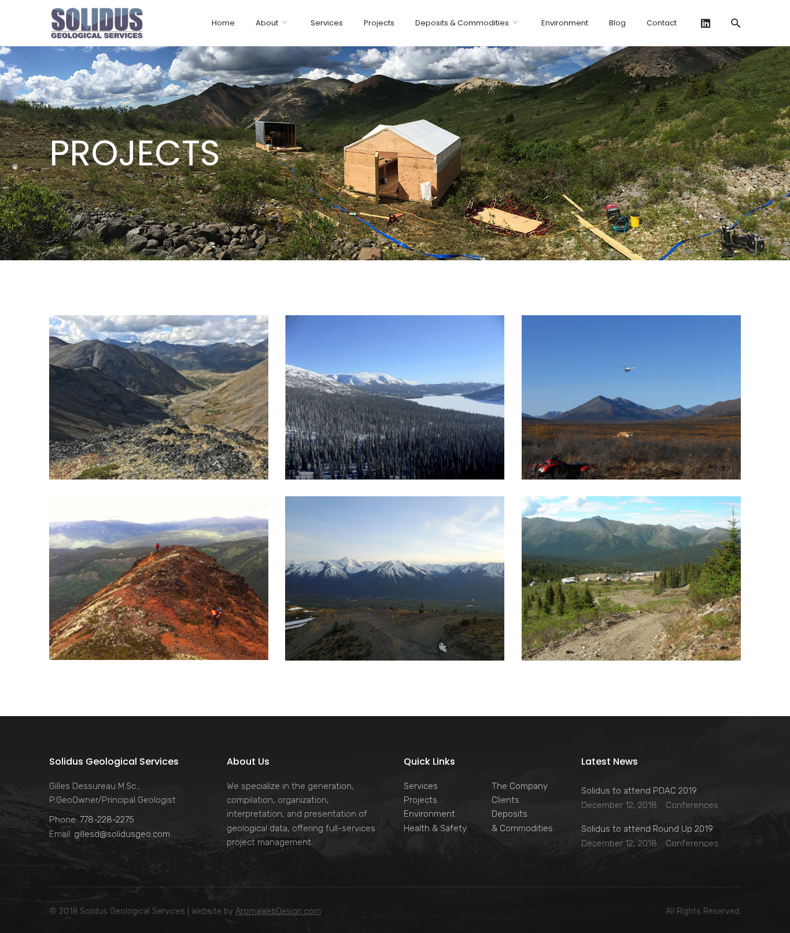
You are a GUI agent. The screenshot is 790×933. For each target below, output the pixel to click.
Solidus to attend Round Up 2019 (647, 829)
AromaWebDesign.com (278, 911)
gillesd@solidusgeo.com (122, 834)
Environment (429, 814)
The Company (520, 786)
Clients (505, 800)
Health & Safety (435, 828)
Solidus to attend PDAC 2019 (639, 791)
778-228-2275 (107, 819)
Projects (420, 800)
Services (421, 786)
